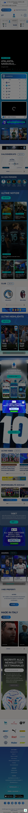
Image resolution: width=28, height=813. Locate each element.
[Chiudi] (23, 402)
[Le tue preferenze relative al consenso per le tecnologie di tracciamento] (25, 810)
